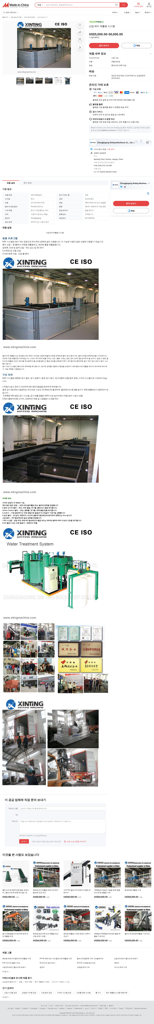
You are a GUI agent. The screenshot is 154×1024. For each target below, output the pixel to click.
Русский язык (52, 1008)
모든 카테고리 (11, 12)
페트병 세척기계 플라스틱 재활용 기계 (16, 958)
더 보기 (5, 997)
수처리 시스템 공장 (64, 992)
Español (25, 1008)
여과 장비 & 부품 (29, 17)
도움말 (126, 12)
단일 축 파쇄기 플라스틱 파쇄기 (126, 958)
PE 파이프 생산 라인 (47, 963)
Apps (137, 12)
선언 (51, 1006)
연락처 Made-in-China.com (89, 1006)
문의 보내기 (104, 45)
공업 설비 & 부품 (16, 17)
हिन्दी (106, 1008)
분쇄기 (116, 963)
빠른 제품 (103, 1006)
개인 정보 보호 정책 (71, 1006)
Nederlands (78, 1008)
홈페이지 (5, 17)
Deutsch (69, 1008)
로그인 (149, 6)
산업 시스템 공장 (10, 992)
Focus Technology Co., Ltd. (79, 1013)
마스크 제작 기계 (120, 967)
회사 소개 (44, 1006)
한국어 (93, 1008)
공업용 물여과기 (42, 17)
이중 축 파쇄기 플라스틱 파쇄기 (14, 967)
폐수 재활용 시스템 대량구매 (116, 992)
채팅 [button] (138, 45)
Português (33, 1008)
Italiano (61, 1008)
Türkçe (121, 1008)
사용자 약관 (59, 1006)
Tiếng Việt (128, 1008)
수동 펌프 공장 (46, 992)
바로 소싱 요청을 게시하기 (75, 841)
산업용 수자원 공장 (29, 992)
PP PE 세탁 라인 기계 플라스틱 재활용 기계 (56, 958)
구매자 (114, 12)
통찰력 (111, 1006)
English (17, 1008)
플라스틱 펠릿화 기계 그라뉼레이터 (90, 958)
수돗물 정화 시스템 (83, 992)
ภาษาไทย (113, 1008)
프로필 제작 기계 (83, 967)
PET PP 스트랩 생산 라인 (86, 963)
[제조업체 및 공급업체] (15, 4)
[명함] (148, 193)
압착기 (42, 967)
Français (42, 1008)
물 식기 (98, 992)
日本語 (100, 1008)
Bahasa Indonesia (140, 1008)
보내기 (24, 841)
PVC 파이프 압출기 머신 (11, 963)
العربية (87, 1008)
